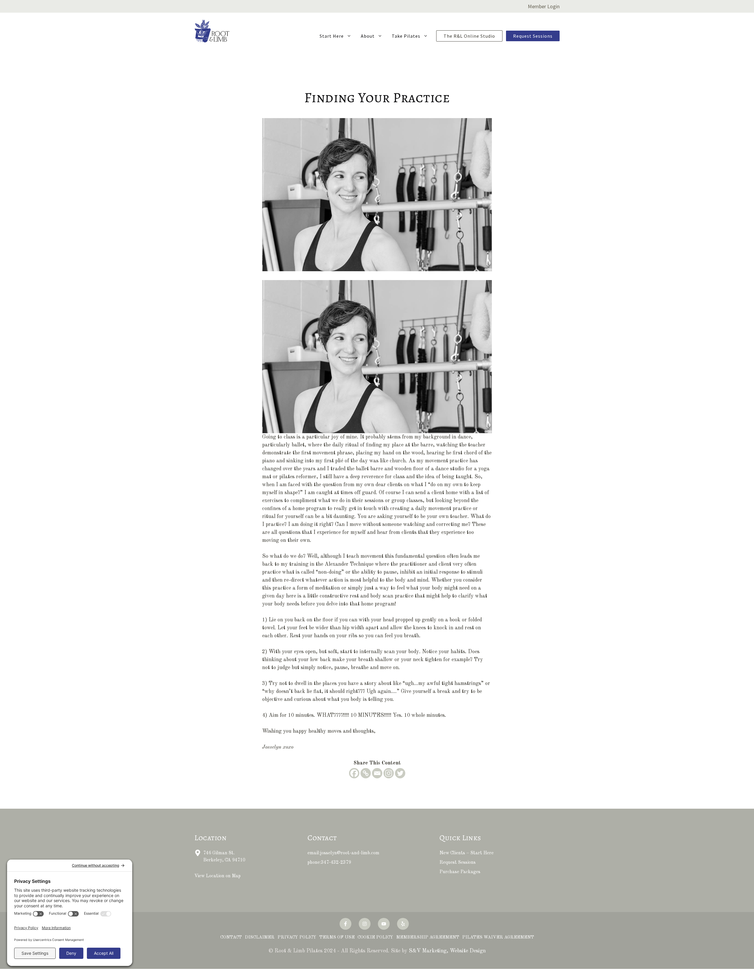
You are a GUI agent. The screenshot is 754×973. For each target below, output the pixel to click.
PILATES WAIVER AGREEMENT (498, 937)
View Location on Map (217, 876)
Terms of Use (337, 937)
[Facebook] (354, 773)
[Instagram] (388, 773)
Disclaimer (260, 937)
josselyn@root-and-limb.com (349, 853)
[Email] (377, 773)
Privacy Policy (296, 937)
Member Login (544, 6)
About (368, 36)
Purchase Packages (459, 872)
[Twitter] (400, 773)
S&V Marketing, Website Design (447, 951)
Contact (231, 937)
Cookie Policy (375, 937)
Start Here (332, 36)
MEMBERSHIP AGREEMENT (427, 937)
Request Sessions (533, 36)
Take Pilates (406, 36)
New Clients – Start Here (466, 853)
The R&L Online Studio (469, 36)
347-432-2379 (336, 862)
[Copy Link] (366, 773)
